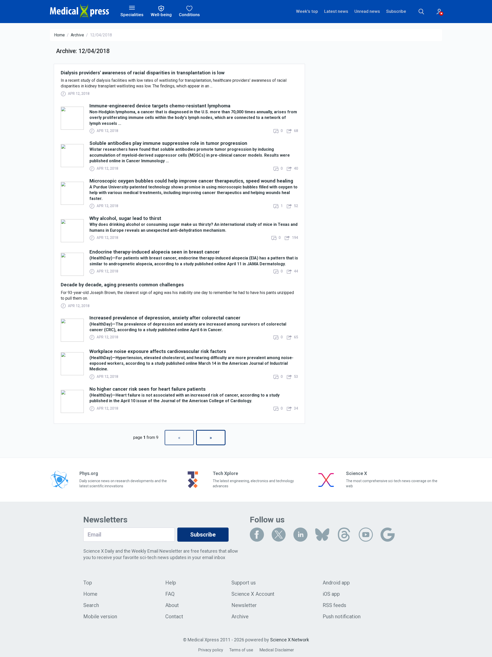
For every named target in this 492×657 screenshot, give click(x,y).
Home (59, 35)
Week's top (307, 11)
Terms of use (241, 650)
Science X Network (289, 639)
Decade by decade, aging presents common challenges (122, 285)
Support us (243, 583)
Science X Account (252, 594)
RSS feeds (334, 605)
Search (91, 605)
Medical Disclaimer (276, 650)
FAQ (170, 594)
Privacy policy (210, 650)
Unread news (367, 11)
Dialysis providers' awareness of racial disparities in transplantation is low (142, 73)
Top (87, 583)
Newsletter (244, 605)
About (172, 605)
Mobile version (100, 616)
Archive (77, 35)
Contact (174, 616)
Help (170, 583)
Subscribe (396, 11)
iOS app (331, 594)
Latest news (336, 11)
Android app (336, 583)
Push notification (342, 616)
